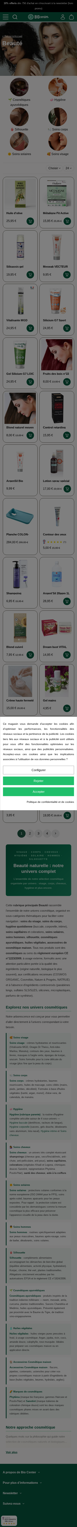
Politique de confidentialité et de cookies (50, 801)
